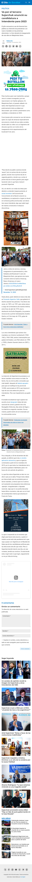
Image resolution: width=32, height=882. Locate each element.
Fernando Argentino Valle (11, 299)
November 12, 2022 (9, 292)
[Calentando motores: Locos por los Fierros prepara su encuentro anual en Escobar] (6, 823)
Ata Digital (22, 877)
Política (5, 9)
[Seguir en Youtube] (16, 869)
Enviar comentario (25, 648)
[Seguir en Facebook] (8, 869)
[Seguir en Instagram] (12, 869)
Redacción (10, 41)
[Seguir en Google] (26, 869)
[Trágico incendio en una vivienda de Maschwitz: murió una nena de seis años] (6, 854)
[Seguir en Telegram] (23, 869)
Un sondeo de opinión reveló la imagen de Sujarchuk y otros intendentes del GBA (14, 683)
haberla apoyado (22, 383)
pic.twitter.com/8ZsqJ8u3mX (12, 286)
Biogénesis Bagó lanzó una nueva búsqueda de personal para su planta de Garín (20, 838)
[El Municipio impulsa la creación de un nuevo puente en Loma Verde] (6, 831)
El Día (10, 2)
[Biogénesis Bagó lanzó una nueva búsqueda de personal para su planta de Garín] (6, 839)
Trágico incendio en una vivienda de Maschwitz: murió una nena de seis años (20, 853)
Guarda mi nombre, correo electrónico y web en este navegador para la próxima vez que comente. (15, 642)
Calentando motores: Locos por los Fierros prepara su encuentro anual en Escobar (20, 822)
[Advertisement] (16, 151)
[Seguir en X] (5, 869)
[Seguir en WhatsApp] (19, 869)
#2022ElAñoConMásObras (17, 283)
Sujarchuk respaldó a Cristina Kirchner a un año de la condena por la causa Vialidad (16, 760)
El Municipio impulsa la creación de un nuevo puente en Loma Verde (20, 830)
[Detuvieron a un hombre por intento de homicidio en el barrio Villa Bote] (6, 846)
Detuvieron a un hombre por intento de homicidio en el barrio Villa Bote (20, 846)
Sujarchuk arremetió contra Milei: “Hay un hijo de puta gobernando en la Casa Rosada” (16, 812)
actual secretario (7, 193)
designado (13, 402)
